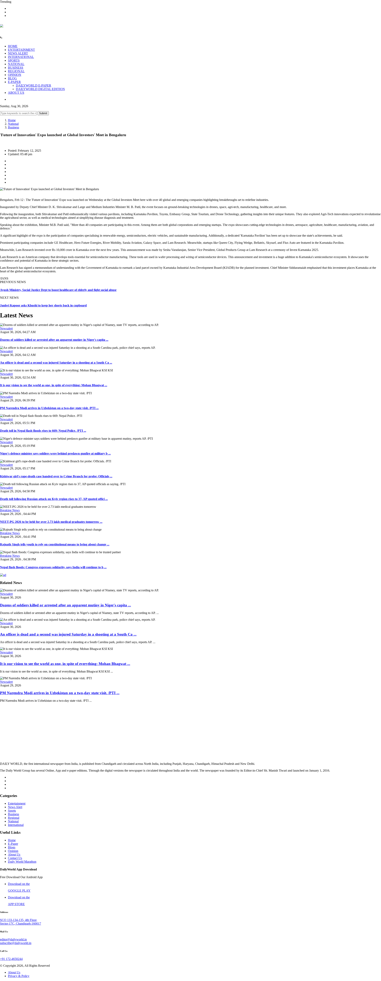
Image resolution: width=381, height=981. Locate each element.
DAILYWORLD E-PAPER (33, 85)
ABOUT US (16, 92)
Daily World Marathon (22, 861)
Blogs (11, 847)
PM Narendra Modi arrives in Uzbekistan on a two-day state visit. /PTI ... (49, 408)
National (13, 123)
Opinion (13, 851)
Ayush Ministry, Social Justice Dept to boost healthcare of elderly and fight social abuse (58, 290)
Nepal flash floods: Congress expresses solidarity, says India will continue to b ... (53, 567)
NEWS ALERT (18, 53)
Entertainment (16, 803)
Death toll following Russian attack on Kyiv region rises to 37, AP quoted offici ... (54, 499)
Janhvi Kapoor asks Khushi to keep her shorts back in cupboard (43, 305)
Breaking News (10, 510)
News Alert (15, 807)
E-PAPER (14, 82)
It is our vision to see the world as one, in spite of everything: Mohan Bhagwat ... (53, 385)
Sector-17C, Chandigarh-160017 (20, 923)
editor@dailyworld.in (13, 939)
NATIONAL (16, 64)
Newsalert (6, 328)
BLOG (12, 78)
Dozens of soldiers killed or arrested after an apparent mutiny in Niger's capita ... (54, 339)
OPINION (14, 74)
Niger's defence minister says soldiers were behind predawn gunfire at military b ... (55, 453)
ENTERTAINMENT (21, 49)
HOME (12, 46)
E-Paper (13, 843)
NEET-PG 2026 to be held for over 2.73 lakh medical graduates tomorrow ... (51, 521)
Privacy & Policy (18, 976)
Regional (13, 817)
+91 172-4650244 (11, 959)
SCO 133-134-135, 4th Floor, (18, 920)
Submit (43, 113)
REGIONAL (16, 71)
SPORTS (14, 60)
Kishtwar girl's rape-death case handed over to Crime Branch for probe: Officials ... (56, 476)
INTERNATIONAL (21, 57)
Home (12, 120)
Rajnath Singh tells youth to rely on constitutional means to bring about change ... (54, 544)
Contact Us (15, 858)
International (16, 825)
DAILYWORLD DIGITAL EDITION (40, 89)
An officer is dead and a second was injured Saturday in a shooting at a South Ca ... (56, 362)
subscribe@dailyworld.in (15, 943)
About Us (14, 854)
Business (13, 127)
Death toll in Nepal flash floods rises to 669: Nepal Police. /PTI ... (43, 430)
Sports (12, 810)
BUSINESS (15, 67)
